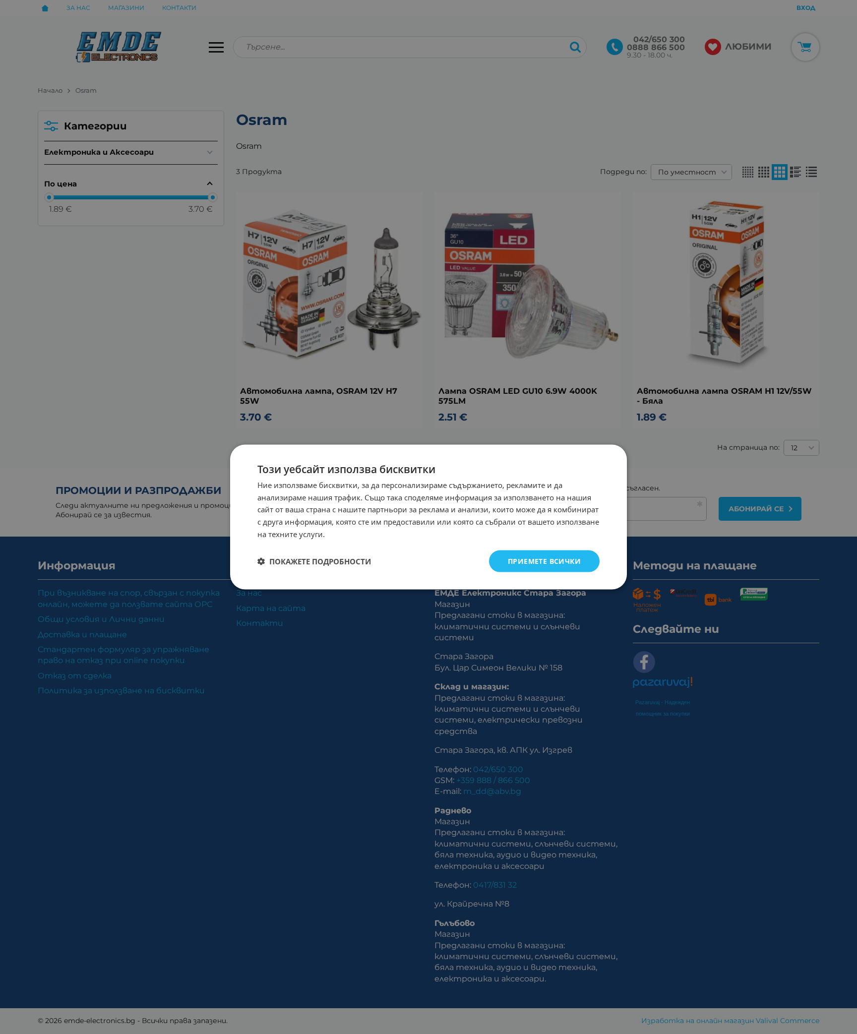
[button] (314, 561)
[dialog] (428, 517)
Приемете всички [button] (544, 560)
